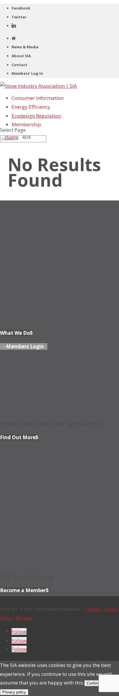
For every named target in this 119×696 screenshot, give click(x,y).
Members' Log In (27, 73)
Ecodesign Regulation (36, 115)
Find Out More (18, 437)
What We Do (15, 333)
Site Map (24, 618)
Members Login (25, 346)
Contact (19, 64)
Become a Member (23, 590)
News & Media (25, 46)
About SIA (21, 55)
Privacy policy (14, 692)
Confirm (93, 683)
